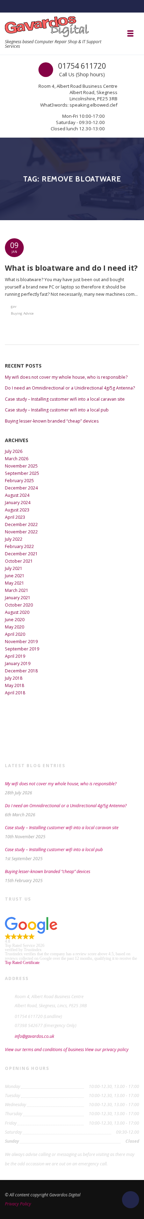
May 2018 (14, 685)
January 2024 (17, 503)
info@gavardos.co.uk (34, 1036)
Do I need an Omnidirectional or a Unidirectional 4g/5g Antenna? (70, 388)
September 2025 (22, 473)
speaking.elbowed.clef (93, 105)
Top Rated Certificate (22, 962)
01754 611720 (82, 66)
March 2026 (16, 459)
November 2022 (21, 532)
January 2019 (17, 663)
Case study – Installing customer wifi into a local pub (57, 410)
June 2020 (14, 620)
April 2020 (15, 634)
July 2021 (13, 568)
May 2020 (14, 627)
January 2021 (17, 598)
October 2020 (19, 605)
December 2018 (21, 671)
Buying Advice (22, 313)
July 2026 (13, 451)
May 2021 (14, 583)
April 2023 (15, 517)
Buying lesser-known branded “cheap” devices (52, 421)
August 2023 (17, 510)
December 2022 (21, 524)
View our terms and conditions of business (44, 1049)
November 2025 (21, 466)
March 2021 (16, 590)
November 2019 (21, 642)
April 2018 (15, 693)
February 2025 (19, 481)
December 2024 (21, 488)
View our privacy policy (107, 1049)
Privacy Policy (18, 1204)
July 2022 (13, 539)
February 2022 (19, 546)
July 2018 (13, 678)
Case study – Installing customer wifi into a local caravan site (65, 399)
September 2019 (22, 649)
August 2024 (17, 495)
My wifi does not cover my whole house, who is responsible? (66, 377)
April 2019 (15, 656)
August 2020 (17, 612)
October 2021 (19, 561)
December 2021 (21, 554)
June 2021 (14, 576)
